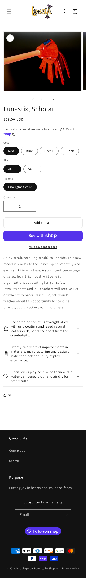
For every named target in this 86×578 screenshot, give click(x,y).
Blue (29, 151)
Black (70, 151)
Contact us (17, 450)
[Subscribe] (66, 514)
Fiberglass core (20, 187)
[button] (9, 11)
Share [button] (12, 395)
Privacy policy (70, 568)
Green (49, 151)
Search (14, 461)
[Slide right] (53, 99)
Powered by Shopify (46, 568)
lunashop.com (24, 568)
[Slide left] (33, 99)
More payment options (43, 246)
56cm (32, 169)
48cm (12, 169)
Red (11, 151)
